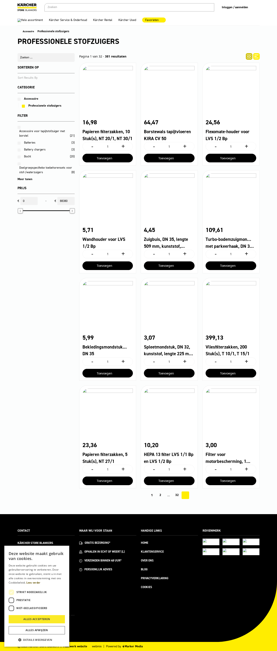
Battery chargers (35, 149)
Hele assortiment (32, 20)
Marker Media (134, 646)
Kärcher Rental (102, 20)
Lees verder (33, 582)
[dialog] (36, 596)
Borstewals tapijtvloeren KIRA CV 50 (167, 135)
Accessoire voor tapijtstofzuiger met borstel (47, 133)
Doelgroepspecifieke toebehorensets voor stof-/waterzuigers (47, 170)
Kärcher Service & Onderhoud (68, 20)
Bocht (27, 156)
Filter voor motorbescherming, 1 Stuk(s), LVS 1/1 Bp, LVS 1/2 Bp (229, 458)
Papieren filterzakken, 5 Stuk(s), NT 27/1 (104, 457)
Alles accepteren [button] (36, 619)
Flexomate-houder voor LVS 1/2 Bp (228, 135)
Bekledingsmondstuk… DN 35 (104, 350)
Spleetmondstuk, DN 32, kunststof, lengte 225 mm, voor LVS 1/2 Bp (169, 350)
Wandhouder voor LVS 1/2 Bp (103, 242)
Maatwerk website (75, 646)
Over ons (147, 560)
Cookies (146, 587)
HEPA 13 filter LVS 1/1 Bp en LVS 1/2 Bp (168, 457)
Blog (144, 569)
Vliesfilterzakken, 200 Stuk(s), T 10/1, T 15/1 (228, 350)
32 (177, 495)
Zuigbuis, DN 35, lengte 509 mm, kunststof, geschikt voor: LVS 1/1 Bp (169, 243)
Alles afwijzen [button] (37, 630)
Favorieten (152, 20)
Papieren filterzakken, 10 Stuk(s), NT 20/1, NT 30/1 (107, 135)
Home (144, 543)
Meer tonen (25, 179)
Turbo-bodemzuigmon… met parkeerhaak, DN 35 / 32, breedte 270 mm (230, 243)
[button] (37, 639)
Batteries (29, 143)
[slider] (20, 210)
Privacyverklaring (154, 578)
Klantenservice (152, 551)
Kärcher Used (127, 20)
